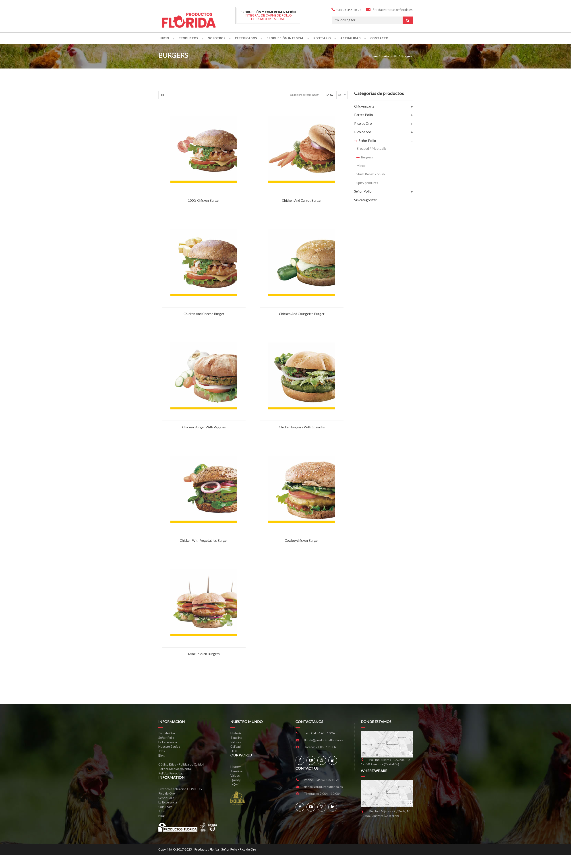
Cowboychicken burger (302, 540)
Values (235, 775)
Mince (361, 166)
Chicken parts (364, 106)
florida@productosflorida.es (323, 740)
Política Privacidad (171, 773)
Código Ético (167, 764)
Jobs (161, 751)
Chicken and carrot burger (302, 200)
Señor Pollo (389, 56)
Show (330, 94)
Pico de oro (362, 132)
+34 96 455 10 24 (322, 733)
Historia (235, 733)
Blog (161, 755)
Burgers (367, 157)
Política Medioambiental (175, 769)
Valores (235, 742)
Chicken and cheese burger (204, 314)
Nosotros (216, 38)
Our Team (165, 807)
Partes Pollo (363, 115)
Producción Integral (285, 38)
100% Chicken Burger (204, 200)
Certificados (246, 38)
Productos (188, 38)
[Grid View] (162, 95)
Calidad (235, 746)
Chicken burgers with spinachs (302, 427)
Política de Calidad (191, 764)
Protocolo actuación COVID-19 (180, 789)
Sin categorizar (365, 200)
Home (373, 56)
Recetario (322, 38)
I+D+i (234, 751)
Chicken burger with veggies (204, 427)
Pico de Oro (363, 123)
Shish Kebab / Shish (370, 174)
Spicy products (367, 183)
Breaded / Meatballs (371, 148)
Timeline (236, 737)
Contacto (379, 38)
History (235, 766)
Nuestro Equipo (169, 746)
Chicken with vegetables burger (204, 540)
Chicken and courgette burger (302, 314)
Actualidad (350, 38)
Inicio (164, 38)
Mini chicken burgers (204, 654)
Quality (235, 780)
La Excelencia (167, 742)
